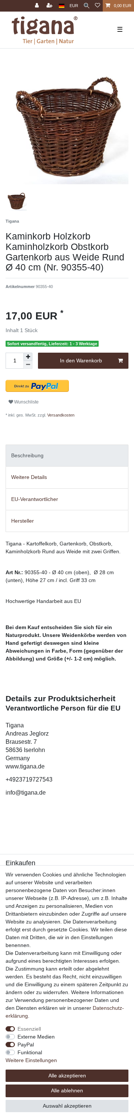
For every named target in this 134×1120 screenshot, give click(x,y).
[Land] (61, 6)
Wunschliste (26, 402)
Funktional (29, 1052)
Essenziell (29, 1029)
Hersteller (22, 521)
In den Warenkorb (81, 360)
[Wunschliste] (97, 6)
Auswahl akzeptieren (67, 1106)
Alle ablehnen (67, 1090)
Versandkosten (60, 415)
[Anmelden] (37, 6)
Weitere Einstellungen (31, 1060)
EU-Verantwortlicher (34, 499)
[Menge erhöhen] (27, 357)
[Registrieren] (50, 6)
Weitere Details (29, 477)
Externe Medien (36, 1037)
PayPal (25, 1045)
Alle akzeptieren (67, 1076)
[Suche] (86, 6)
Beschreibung (27, 455)
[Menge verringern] (27, 365)
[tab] (67, 456)
